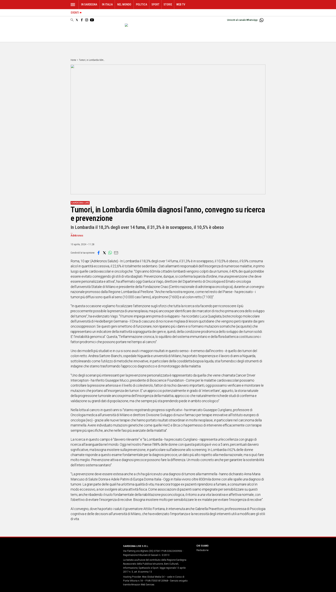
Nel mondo (124, 4)
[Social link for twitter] (76, 19)
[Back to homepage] (94, 553)
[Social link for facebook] (81, 19)
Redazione (202, 550)
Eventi (75, 12)
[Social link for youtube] (92, 19)
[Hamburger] (73, 4)
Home (73, 60)
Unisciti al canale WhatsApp (242, 20)
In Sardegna (89, 4)
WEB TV (180, 4)
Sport (155, 4)
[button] (99, 253)
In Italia (107, 4)
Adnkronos (77, 235)
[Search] (72, 20)
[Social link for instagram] (86, 19)
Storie (168, 4)
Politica (141, 4)
